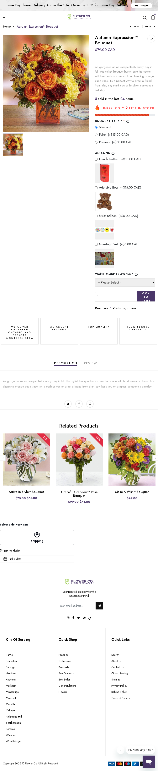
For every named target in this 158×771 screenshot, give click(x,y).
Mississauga (12, 692)
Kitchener (11, 679)
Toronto (10, 729)
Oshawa (10, 710)
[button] (37, 537)
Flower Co (31, 763)
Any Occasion (66, 673)
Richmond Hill (14, 717)
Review (90, 363)
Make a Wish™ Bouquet (132, 492)
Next (148, 26)
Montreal (11, 698)
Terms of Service (120, 698)
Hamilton (11, 673)
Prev (137, 26)
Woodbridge (13, 741)
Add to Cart (146, 296)
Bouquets (64, 667)
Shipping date (10, 550)
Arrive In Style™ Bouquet (26, 492)
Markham (11, 686)
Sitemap (115, 679)
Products (63, 655)
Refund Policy (119, 692)
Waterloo (11, 735)
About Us (116, 661)
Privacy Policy (119, 686)
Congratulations (67, 686)
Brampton (11, 661)
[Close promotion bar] (153, 5)
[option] (46, 83)
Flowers (63, 692)
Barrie (9, 655)
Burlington (11, 667)
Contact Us (117, 667)
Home (7, 26)
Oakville (10, 704)
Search (115, 655)
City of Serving (119, 673)
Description (65, 363)
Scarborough (13, 723)
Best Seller (64, 679)
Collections (65, 661)
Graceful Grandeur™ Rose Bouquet (79, 494)
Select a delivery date (14, 524)
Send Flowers (142, 5)
